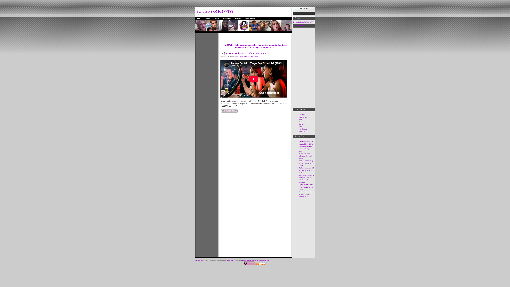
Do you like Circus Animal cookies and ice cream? (306, 156)
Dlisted (301, 119)
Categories (227, 18)
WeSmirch (302, 131)
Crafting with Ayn (304, 117)
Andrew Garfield (238, 56)
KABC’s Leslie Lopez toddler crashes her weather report (249, 45)
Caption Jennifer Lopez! (306, 184)
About (207, 18)
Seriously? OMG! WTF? (215, 11)
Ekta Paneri (230, 260)
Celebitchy (302, 114)
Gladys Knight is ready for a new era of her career (306, 163)
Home (199, 18)
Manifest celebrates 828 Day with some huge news (306, 170)
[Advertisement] (205, 73)
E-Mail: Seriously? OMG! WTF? (303, 22)
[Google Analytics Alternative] (260, 264)
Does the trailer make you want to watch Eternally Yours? (305, 194)
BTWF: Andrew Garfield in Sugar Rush (247, 53)
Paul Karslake (303, 129)
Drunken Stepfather (305, 122)
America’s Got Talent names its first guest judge (305, 149)
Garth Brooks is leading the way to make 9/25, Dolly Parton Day (306, 177)
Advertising (299, 25)
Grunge (301, 124)
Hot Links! (302, 182)
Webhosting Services (263, 260)
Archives (238, 18)
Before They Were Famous (251, 56)
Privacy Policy (250, 18)
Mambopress (199, 260)
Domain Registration (248, 260)
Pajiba (300, 126)
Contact (216, 18)
